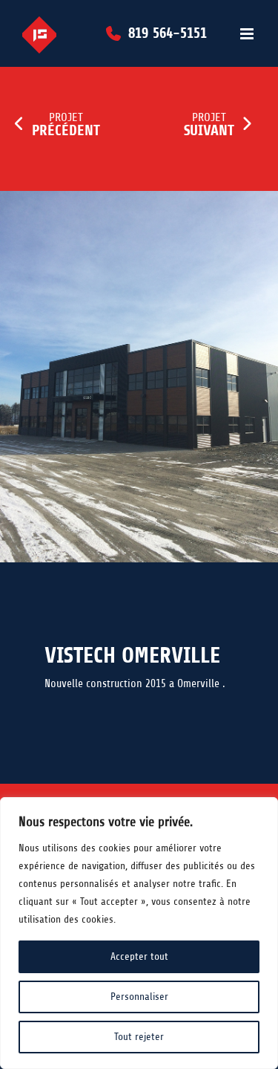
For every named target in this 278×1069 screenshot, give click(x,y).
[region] (139, 933)
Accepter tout (139, 956)
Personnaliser (139, 996)
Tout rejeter (139, 1036)
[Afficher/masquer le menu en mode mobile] (248, 34)
